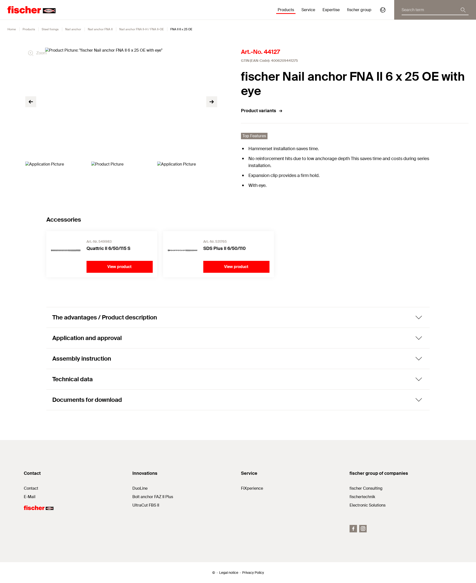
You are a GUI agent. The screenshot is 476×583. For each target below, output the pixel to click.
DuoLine (140, 488)
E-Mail (29, 496)
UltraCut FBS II (145, 505)
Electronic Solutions (368, 505)
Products (29, 29)
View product (119, 266)
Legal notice (228, 572)
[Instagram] (363, 528)
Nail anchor (73, 29)
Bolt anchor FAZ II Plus (152, 496)
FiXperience (252, 488)
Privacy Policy (253, 572)
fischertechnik (362, 496)
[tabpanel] (55, 178)
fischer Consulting (366, 488)
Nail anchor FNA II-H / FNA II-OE (141, 29)
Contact (31, 488)
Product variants (258, 111)
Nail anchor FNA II (100, 29)
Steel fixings (50, 29)
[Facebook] (353, 528)
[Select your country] (382, 9)
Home (11, 29)
